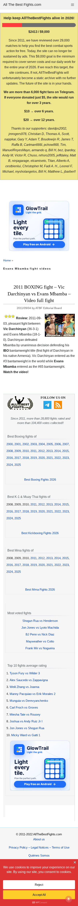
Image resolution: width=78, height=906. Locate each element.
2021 (49, 457)
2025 (17, 464)
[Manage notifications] (68, 899)
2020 (41, 457)
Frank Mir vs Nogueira (40, 648)
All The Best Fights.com (22, 5)
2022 (57, 457)
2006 (57, 444)
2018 (25, 457)
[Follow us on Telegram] (47, 408)
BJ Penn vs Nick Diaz (40, 634)
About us (39, 839)
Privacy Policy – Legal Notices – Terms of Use (39, 847)
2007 (65, 444)
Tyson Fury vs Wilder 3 (25, 673)
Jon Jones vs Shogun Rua (27, 728)
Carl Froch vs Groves (24, 707)
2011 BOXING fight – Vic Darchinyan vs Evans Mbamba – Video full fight (39, 293)
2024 (9, 464)
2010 (25, 451)
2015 (65, 451)
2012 (41, 451)
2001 (17, 444)
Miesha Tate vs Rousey (25, 714)
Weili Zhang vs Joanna (24, 687)
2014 (57, 451)
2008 (9, 451)
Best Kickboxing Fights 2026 (40, 533)
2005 (49, 444)
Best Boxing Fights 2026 (40, 479)
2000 (9, 444)
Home (7, 260)
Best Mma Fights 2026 (40, 589)
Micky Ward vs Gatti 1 (25, 735)
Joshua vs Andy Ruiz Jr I (26, 721)
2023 (65, 457)
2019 (33, 457)
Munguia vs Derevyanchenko (29, 700)
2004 (41, 444)
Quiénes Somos (39, 855)
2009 (17, 451)
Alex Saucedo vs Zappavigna (29, 680)
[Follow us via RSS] (58, 408)
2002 (25, 444)
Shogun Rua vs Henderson (40, 620)
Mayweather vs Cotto (40, 641)
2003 (33, 444)
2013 (49, 451)
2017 (17, 457)
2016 (9, 457)
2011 (33, 451)
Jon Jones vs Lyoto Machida (40, 627)
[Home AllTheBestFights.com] (20, 409)
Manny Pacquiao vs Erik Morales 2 (32, 694)
